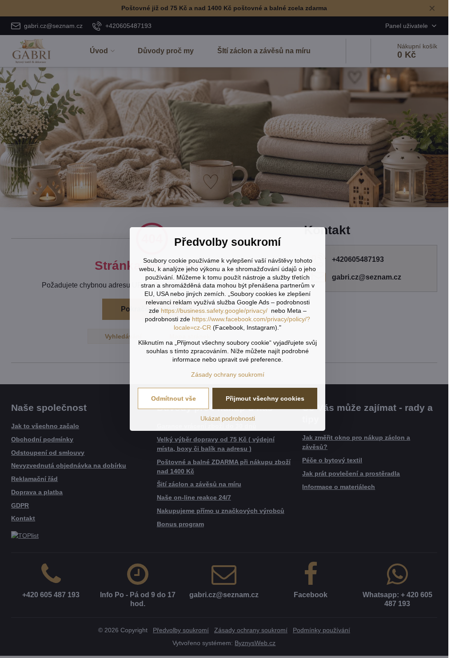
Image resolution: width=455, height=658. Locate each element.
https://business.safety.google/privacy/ (214, 310)
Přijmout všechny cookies (265, 398)
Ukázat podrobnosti (227, 418)
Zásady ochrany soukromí (227, 374)
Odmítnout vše (173, 398)
